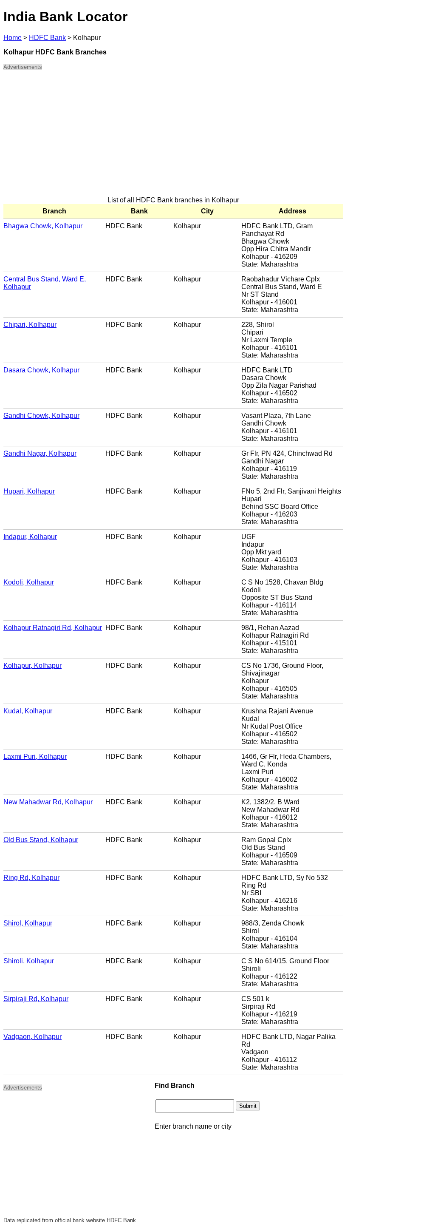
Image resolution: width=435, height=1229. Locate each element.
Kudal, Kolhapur (27, 711)
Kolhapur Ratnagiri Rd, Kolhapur (52, 627)
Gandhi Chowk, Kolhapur (41, 415)
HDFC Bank (47, 37)
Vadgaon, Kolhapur (32, 1036)
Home (12, 37)
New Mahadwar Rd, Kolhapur (48, 802)
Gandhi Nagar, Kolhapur (39, 453)
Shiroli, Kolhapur (28, 961)
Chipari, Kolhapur (29, 324)
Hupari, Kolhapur (29, 491)
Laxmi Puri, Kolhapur (35, 756)
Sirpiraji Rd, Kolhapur (35, 998)
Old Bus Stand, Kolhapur (40, 839)
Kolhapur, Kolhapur (32, 665)
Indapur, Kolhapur (30, 536)
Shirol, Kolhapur (27, 923)
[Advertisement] (173, 136)
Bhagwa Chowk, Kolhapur (42, 226)
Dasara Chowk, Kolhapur (41, 370)
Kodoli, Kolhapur (28, 582)
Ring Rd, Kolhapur (31, 877)
